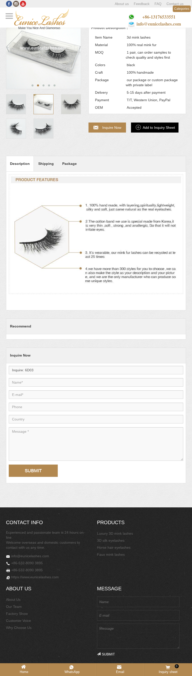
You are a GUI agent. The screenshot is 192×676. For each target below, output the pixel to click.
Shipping (46, 164)
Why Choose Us (19, 628)
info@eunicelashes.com (158, 24)
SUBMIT (33, 470)
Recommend (20, 326)
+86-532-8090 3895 (27, 563)
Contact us (175, 4)
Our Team (14, 607)
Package (69, 164)
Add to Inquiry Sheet (159, 128)
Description (20, 164)
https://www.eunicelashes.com (35, 577)
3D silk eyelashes (110, 540)
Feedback (142, 4)
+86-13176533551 (159, 17)
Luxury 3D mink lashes (115, 533)
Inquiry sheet (168, 669)
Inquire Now (111, 128)
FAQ (158, 4)
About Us (13, 600)
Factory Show (17, 614)
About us (122, 4)
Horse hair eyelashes (113, 547)
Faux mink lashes (111, 554)
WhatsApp (72, 672)
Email (120, 672)
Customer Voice (18, 621)
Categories (181, 9)
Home (24, 672)
